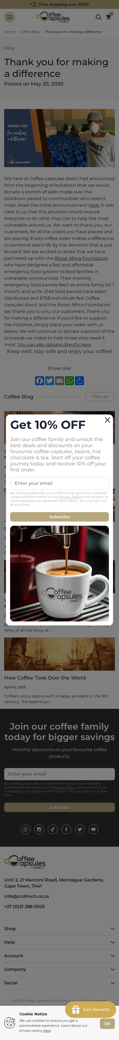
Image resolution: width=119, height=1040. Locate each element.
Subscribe (60, 516)
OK (107, 1023)
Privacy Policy (70, 497)
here (47, 1030)
